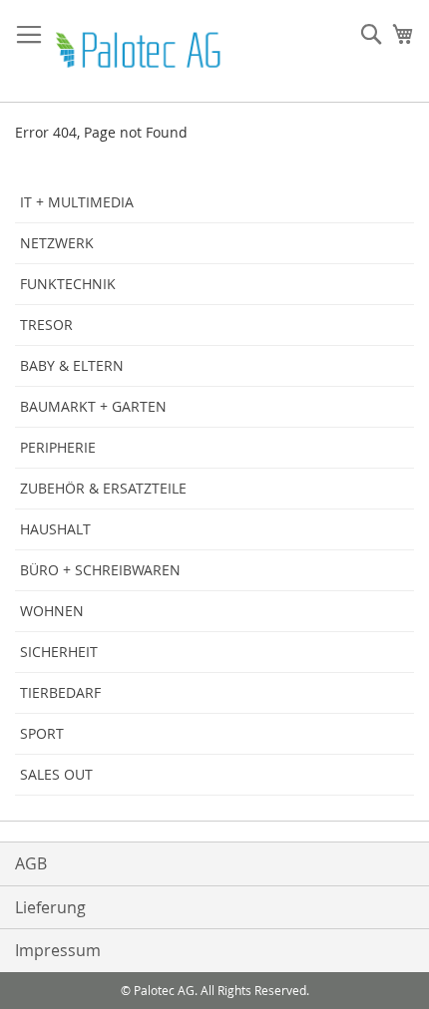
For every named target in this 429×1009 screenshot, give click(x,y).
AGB (31, 863)
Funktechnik (68, 283)
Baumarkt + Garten (93, 406)
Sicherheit (59, 651)
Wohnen (52, 610)
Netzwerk (57, 242)
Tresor (46, 324)
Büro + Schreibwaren (100, 569)
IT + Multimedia (77, 201)
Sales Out (56, 774)
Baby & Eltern (72, 365)
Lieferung (50, 907)
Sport (42, 733)
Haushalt (55, 528)
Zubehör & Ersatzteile (103, 488)
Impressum (58, 950)
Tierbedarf (60, 692)
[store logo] (139, 51)
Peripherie (58, 447)
